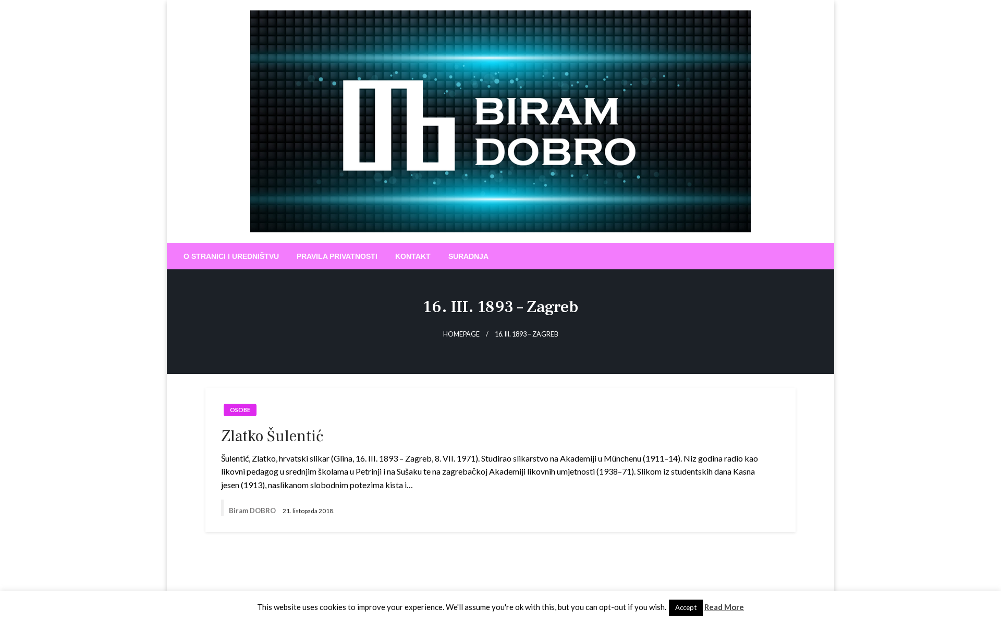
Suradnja (468, 256)
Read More (724, 607)
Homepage (461, 334)
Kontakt (413, 256)
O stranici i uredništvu (231, 256)
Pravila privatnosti (337, 256)
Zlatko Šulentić (272, 436)
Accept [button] (686, 607)
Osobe (240, 409)
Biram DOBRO (253, 510)
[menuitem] (231, 256)
